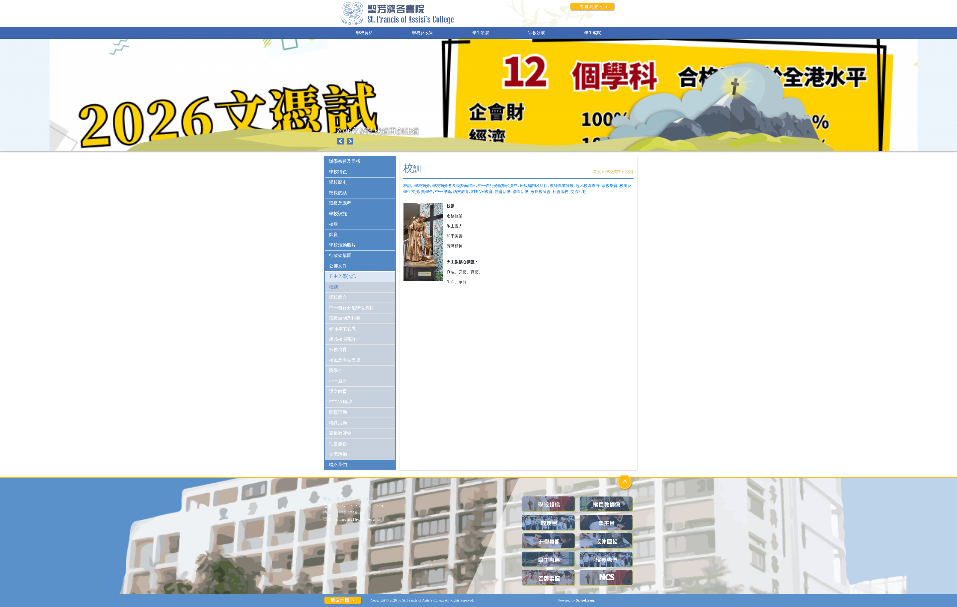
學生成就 (592, 32)
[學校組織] (549, 504)
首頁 (597, 172)
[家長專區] (607, 559)
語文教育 (461, 191)
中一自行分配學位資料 (498, 185)
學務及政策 (422, 32)
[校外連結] (607, 541)
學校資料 (364, 32)
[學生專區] (549, 559)
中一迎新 (443, 191)
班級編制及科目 (534, 185)
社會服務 (560, 191)
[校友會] (549, 522)
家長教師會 (541, 191)
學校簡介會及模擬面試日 (454, 185)
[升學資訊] (549, 541)
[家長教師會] (607, 504)
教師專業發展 (562, 185)
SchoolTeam (585, 600)
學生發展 (480, 32)
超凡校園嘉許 (588, 185)
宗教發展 (536, 32)
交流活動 (578, 191)
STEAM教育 (482, 191)
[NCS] (607, 578)
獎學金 (427, 191)
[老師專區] (549, 578)
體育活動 (503, 191)
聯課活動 (521, 191)
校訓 (407, 185)
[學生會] (607, 522)
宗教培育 (610, 185)
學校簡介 (422, 185)
